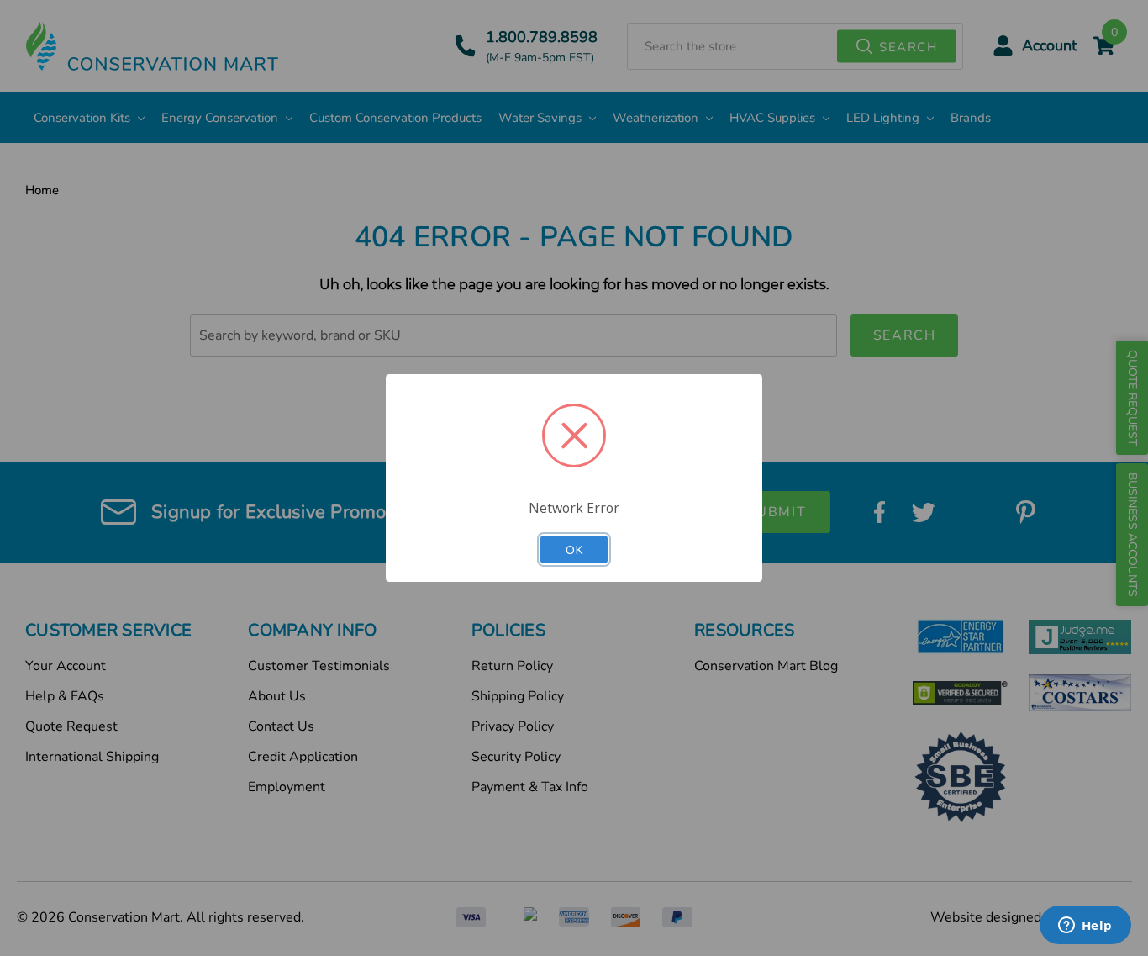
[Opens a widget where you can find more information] (1085, 927)
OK (574, 549)
